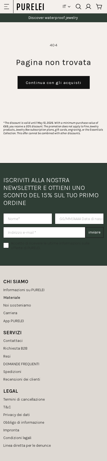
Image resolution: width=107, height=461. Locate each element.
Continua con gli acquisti (53, 82)
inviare (94, 232)
